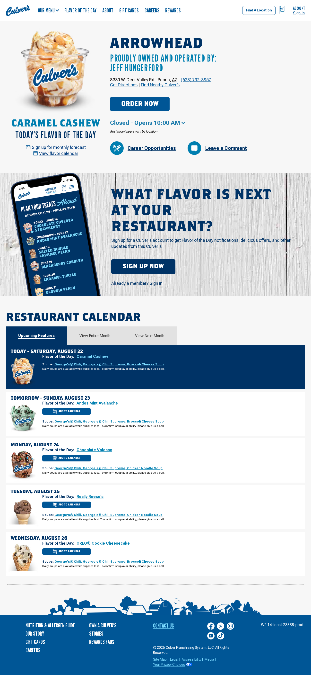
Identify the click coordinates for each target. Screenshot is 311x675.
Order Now (139, 104)
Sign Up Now (143, 266)
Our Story (35, 633)
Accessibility (191, 659)
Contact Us (163, 625)
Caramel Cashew (92, 356)
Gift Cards (129, 10)
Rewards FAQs (101, 641)
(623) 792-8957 (196, 79)
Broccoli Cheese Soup (145, 364)
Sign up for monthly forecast (59, 147)
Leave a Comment (226, 148)
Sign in (156, 283)
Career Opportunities (152, 148)
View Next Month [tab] (149, 335)
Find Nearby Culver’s (160, 84)
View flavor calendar (58, 153)
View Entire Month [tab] (94, 335)
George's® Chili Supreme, (105, 364)
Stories (96, 633)
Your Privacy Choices (169, 664)
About (107, 10)
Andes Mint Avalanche (97, 403)
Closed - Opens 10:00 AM (145, 122)
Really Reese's (90, 496)
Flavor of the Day (80, 10)
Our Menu (46, 10)
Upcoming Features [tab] (36, 335)
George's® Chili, (68, 364)
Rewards (173, 10)
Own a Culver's (102, 625)
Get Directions (124, 84)
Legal (174, 659)
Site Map (160, 659)
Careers (152, 10)
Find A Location (259, 10)
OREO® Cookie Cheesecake (103, 543)
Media (209, 659)
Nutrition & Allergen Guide (50, 625)
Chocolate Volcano (94, 450)
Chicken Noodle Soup (145, 468)
